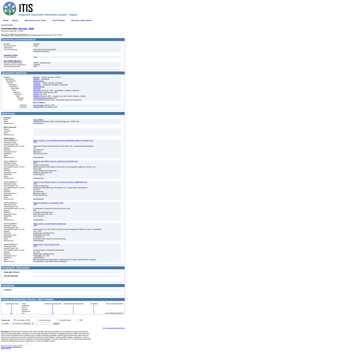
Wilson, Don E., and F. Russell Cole (46, 244)
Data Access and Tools (35, 20)
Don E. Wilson (38, 120)
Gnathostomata (38, 87)
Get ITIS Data (59, 20)
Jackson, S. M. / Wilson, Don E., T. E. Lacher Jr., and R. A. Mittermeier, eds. (60, 182)
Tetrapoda (37, 89)
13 (11, 313)
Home (5, 20)
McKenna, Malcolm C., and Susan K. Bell (48, 203)
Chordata (36, 83)
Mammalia (37, 90)
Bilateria (36, 79)
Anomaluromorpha (40, 98)
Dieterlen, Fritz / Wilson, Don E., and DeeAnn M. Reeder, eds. (55, 161)
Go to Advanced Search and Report (114, 328)
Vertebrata (37, 85)
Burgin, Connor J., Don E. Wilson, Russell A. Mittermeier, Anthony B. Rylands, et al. (63, 140)
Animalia (36, 77)
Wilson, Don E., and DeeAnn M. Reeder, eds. (49, 224)
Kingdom (18, 324)
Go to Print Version (7, 25)
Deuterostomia (38, 81)
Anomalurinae (38, 105)
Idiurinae (36, 107)
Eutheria (36, 94)
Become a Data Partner (81, 20)
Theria (35, 92)
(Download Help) (35, 35)
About (15, 20)
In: (2, 324)
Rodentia (36, 96)
